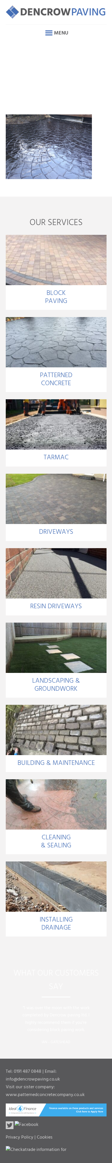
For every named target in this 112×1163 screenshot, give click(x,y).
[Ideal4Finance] (56, 1112)
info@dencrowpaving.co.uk (33, 1079)
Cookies (45, 1137)
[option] (56, 1023)
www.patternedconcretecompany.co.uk (45, 1095)
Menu (61, 33)
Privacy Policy (19, 1137)
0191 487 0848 (27, 1071)
